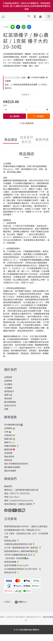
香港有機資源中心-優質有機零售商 (19, 551)
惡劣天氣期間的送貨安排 (15, 463)
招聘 (6, 409)
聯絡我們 (8, 486)
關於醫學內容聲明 (12, 467)
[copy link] (29, 27)
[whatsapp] (23, 27)
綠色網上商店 (10, 540)
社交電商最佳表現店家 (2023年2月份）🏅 (22, 568)
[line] (12, 27)
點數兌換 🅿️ (9, 438)
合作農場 (8, 384)
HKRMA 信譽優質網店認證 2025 (18, 554)
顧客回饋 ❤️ (9, 449)
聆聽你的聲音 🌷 (11, 445)
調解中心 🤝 (9, 442)
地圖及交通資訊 (25, 504)
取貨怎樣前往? (10, 504)
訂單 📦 (7, 431)
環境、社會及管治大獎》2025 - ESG (26, 533)
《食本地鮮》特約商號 (14, 558)
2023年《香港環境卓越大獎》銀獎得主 (21, 547)
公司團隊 (8, 387)
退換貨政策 (9, 456)
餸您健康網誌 (10, 402)
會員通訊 (8, 398)
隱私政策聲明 (10, 470)
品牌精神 (8, 380)
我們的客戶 (9, 391)
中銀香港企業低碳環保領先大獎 (18, 544)
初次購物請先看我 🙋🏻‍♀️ (13, 424)
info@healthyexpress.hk (21, 500)
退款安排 (8, 460)
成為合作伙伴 (10, 405)
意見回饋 (8, 453)
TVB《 (7, 533)
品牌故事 (8, 377)
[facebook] (18, 27)
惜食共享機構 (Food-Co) (15, 565)
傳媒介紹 (8, 394)
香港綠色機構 (10, 561)
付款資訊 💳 (9, 435)
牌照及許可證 (10, 572)
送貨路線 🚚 (9, 428)
